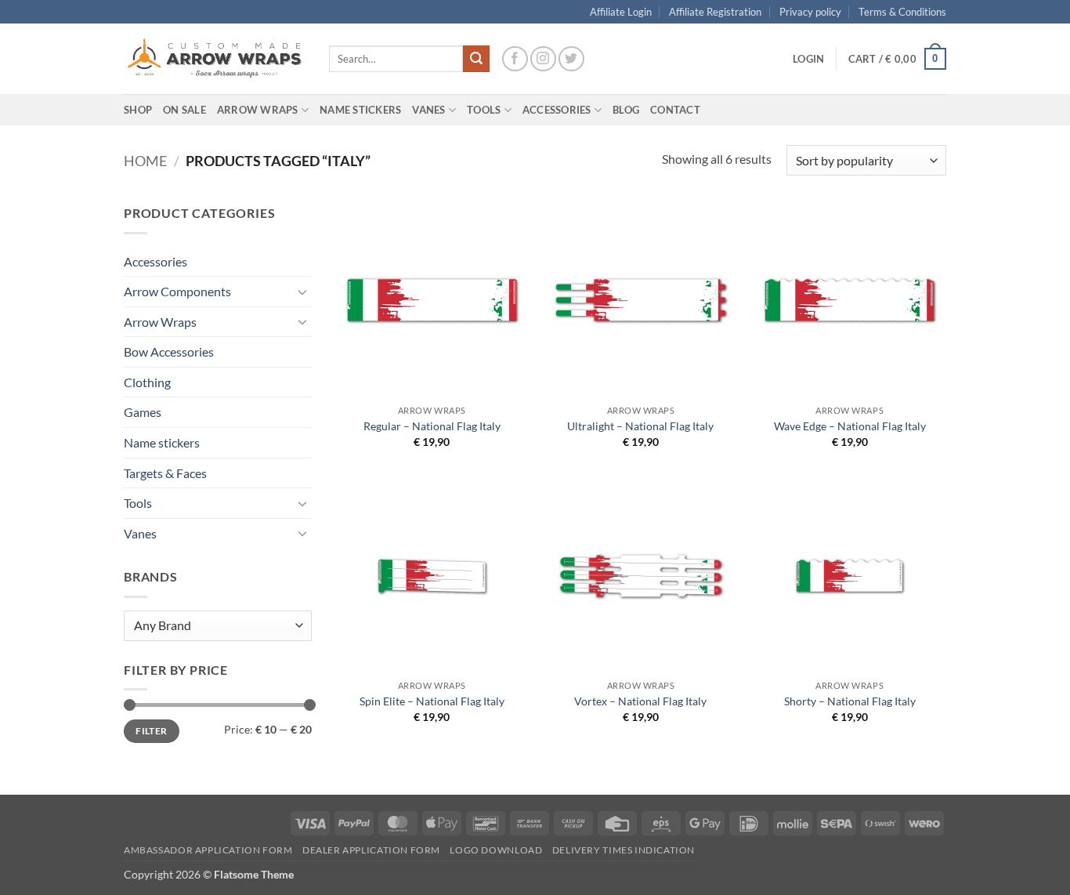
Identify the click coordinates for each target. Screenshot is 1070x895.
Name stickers (162, 442)
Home (145, 160)
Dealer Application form (371, 850)
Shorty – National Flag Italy (850, 701)
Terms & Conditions (902, 11)
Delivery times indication (623, 850)
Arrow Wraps (160, 321)
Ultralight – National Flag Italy (640, 426)
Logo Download (496, 850)
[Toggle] (302, 291)
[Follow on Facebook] (515, 59)
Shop (138, 109)
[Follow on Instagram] (543, 59)
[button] (808, 59)
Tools (484, 109)
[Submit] (476, 58)
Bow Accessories (169, 351)
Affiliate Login (621, 11)
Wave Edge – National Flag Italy (850, 426)
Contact (675, 109)
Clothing (147, 382)
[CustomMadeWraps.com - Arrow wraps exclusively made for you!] (214, 59)
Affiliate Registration (715, 11)
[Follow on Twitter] (571, 59)
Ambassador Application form (208, 850)
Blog (626, 109)
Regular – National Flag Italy (432, 426)
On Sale (184, 109)
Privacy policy (810, 11)
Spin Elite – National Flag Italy (432, 701)
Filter (151, 731)
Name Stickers (360, 109)
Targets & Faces (165, 473)
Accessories (155, 261)
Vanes (140, 533)
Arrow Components (177, 291)
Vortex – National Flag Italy (640, 701)
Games (142, 411)
